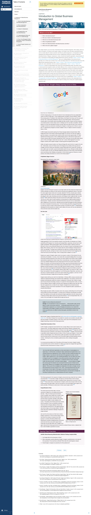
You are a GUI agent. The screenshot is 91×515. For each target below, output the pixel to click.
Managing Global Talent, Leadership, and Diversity (19, 67)
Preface (16, 14)
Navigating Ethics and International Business (21, 32)
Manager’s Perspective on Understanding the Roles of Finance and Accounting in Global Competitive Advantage (21, 79)
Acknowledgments (18, 9)
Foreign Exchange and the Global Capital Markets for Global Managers (21, 74)
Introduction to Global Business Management (21, 18)
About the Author (17, 6)
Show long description (45, 188)
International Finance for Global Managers (21, 70)
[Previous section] (34, 513)
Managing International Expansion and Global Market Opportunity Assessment (20, 85)
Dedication (16, 11)
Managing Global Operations (20, 103)
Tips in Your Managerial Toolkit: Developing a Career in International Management (23, 40)
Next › (65, 450)
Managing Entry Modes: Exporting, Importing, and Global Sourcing (20, 91)
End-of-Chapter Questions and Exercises (23, 45)
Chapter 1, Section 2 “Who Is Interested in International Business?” (69, 62)
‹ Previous (59, 450)
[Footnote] (69, 153)
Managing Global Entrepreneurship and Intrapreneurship (18, 100)
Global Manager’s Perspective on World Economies (21, 54)
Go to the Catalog (79, 3)
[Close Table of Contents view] (30, 2)
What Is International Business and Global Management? (23, 22)
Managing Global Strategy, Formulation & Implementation (20, 95)
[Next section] (89, 513)
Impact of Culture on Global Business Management (20, 63)
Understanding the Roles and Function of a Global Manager (23, 36)
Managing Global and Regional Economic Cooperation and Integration (21, 58)
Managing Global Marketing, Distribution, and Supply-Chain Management (20, 107)
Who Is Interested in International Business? (21, 25)
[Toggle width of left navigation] (10, 513)
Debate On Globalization (22, 29)
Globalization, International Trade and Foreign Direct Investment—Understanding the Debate (21, 49)
